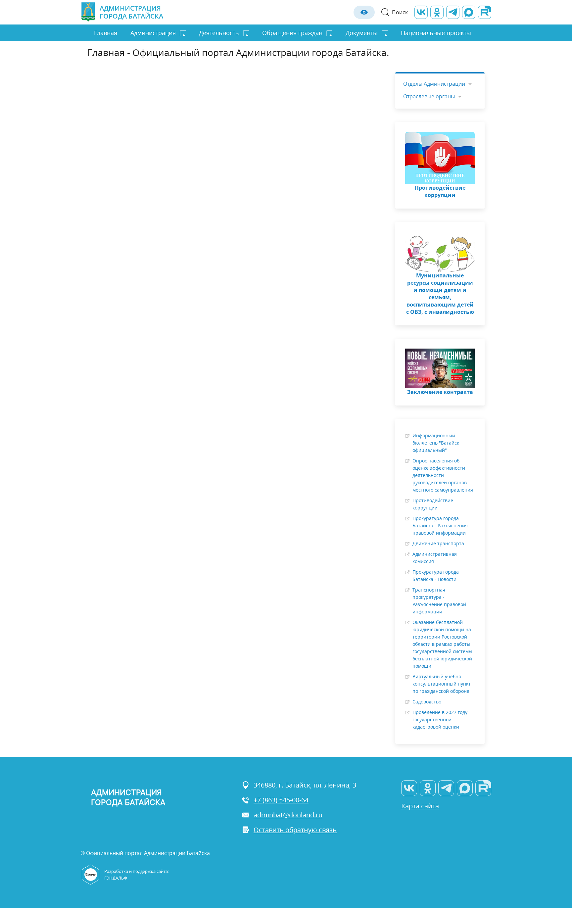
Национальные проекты (436, 33)
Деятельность (219, 33)
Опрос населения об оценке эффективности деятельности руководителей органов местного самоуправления (442, 475)
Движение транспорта (438, 543)
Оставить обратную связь (295, 829)
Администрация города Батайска (131, 12)
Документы (362, 33)
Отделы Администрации (434, 83)
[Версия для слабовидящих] (364, 12)
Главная (105, 33)
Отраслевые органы (429, 96)
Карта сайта (420, 805)
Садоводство (426, 701)
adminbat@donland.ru (288, 814)
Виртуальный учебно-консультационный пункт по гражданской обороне (441, 683)
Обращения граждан (292, 33)
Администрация (153, 33)
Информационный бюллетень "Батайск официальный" (435, 442)
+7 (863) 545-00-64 (281, 799)
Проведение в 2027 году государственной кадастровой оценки (439, 719)
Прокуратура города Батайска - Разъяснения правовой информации (440, 525)
